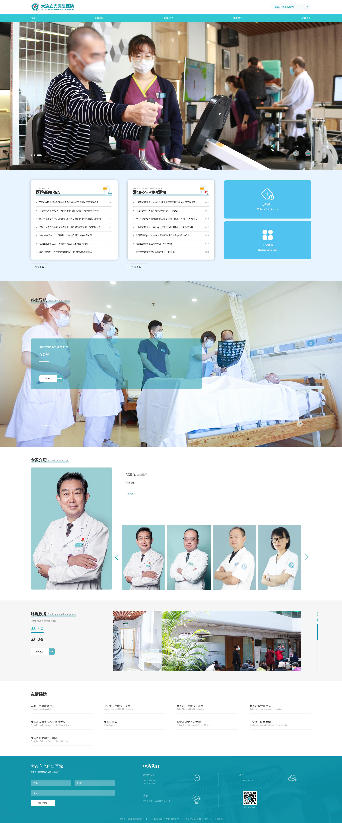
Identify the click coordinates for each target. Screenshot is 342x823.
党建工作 (306, 18)
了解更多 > (130, 494)
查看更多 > (40, 267)
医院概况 (99, 18)
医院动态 (168, 18)
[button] (308, 153)
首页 (33, 18)
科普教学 (237, 18)
